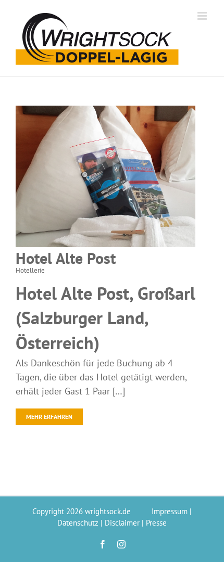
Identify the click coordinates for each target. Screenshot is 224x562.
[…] (119, 391)
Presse (156, 523)
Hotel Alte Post (66, 258)
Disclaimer (122, 523)
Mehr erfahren (49, 416)
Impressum (170, 511)
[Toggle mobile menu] (202, 15)
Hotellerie (30, 270)
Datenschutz (77, 523)
